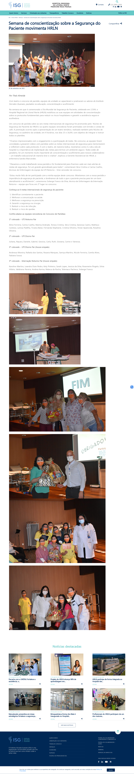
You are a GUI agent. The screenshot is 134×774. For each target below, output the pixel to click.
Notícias (89, 13)
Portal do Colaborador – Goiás (106, 743)
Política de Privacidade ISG (58, 756)
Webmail (101, 749)
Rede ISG (100, 746)
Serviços (24, 13)
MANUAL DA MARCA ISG (105, 752)
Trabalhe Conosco (68, 13)
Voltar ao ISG (122, 13)
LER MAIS (11, 684)
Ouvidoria (80, 13)
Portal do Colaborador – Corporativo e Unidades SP (107, 738)
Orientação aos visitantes (38, 13)
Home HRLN (15, 17)
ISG (9, 17)
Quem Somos (13, 13)
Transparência (54, 13)
